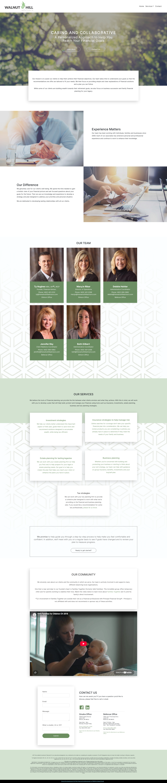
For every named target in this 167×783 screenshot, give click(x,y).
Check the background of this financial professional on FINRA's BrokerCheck (82, 781)
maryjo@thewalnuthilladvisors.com (83, 294)
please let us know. (90, 508)
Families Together (113, 592)
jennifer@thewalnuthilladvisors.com (47, 352)
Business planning (111, 458)
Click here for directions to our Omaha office (89, 731)
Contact (158, 6)
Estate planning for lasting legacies (56, 458)
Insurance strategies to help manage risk (111, 420)
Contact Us (96, 49)
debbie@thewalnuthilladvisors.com (120, 294)
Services (148, 6)
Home (141, 6)
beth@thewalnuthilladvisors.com (83, 352)
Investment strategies (56, 420)
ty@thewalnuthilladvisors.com (47, 294)
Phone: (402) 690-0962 (120, 292)
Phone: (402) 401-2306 (83, 292)
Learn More (71, 49)
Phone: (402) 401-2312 (46, 292)
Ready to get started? (83, 550)
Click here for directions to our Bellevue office (114, 733)
